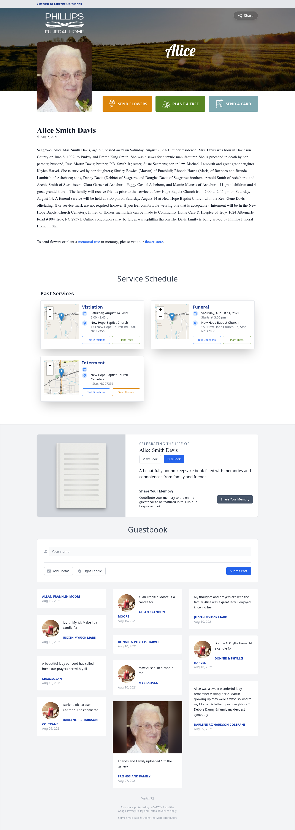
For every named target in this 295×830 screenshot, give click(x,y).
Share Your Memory (235, 499)
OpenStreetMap (152, 818)
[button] (61, 316)
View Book (150, 459)
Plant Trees (126, 340)
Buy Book (174, 459)
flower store (154, 241)
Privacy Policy (135, 811)
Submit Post (238, 571)
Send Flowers (126, 392)
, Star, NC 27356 (102, 383)
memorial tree (89, 241)
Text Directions (96, 340)
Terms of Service (159, 811)
